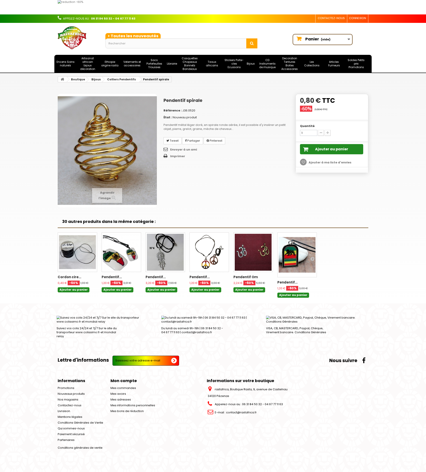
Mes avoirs (118, 394)
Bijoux (251, 63)
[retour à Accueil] (62, 79)
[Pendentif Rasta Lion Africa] (121, 252)
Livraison (64, 411)
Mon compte (123, 380)
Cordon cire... (69, 277)
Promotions (66, 388)
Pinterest (215, 141)
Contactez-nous (331, 18)
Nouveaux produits (71, 394)
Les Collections (312, 63)
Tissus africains (212, 63)
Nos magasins (68, 399)
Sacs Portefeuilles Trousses (154, 63)
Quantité (307, 126)
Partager (193, 141)
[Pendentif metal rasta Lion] (297, 255)
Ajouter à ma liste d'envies (329, 162)
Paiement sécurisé (71, 434)
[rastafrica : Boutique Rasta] (78, 37)
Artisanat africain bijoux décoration (87, 63)
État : (168, 117)
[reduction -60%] (187, 7)
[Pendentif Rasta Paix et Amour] (209, 252)
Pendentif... (112, 277)
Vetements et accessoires (132, 63)
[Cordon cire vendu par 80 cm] (77, 252)
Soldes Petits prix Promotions (356, 63)
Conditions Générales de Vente (80, 422)
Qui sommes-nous (71, 428)
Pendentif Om (245, 277)
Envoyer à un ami (183, 149)
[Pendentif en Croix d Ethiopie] (165, 252)
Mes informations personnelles (132, 405)
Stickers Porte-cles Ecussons (234, 63)
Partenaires (66, 440)
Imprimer (177, 156)
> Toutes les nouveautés (133, 36)
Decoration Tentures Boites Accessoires (289, 63)
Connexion (357, 18)
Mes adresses (120, 399)
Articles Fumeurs (334, 63)
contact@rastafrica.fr (241, 412)
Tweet (174, 141)
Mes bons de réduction (127, 411)
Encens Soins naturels (66, 63)
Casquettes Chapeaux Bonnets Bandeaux (190, 63)
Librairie (172, 63)
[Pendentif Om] (253, 252)
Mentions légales (70, 417)
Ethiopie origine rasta (109, 63)
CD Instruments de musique (267, 63)
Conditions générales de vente (80, 448)
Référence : (173, 110)
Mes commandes (123, 388)
